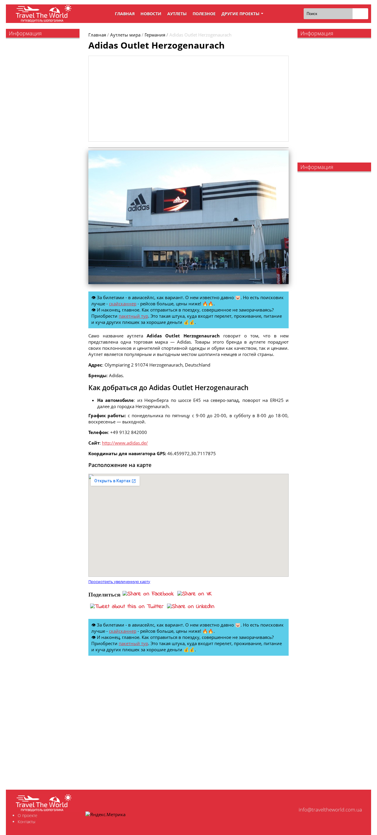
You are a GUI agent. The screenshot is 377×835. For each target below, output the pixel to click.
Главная (125, 13)
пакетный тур (133, 316)
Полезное (204, 13)
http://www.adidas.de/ (125, 443)
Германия (155, 35)
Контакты (26, 821)
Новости (150, 13)
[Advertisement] (188, 98)
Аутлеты (177, 13)
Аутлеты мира (125, 35)
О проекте (27, 815)
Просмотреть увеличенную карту (119, 581)
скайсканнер (122, 304)
